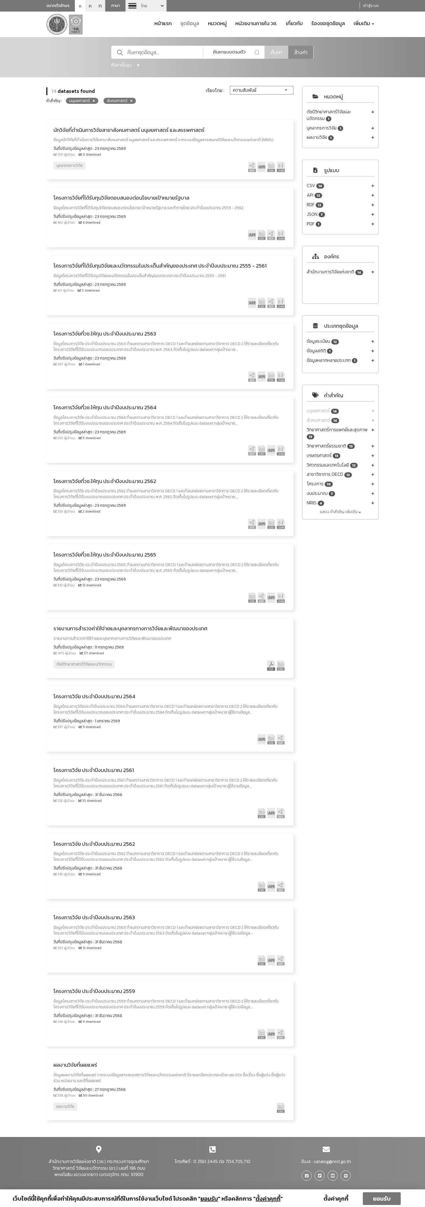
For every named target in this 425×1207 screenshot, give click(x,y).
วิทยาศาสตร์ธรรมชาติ (330, 446)
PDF (313, 223)
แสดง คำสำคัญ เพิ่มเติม (339, 512)
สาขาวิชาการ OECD (328, 474)
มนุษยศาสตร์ (322, 410)
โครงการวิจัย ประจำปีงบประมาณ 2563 (94, 917)
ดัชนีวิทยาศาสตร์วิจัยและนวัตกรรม (329, 115)
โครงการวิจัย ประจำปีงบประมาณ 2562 (94, 844)
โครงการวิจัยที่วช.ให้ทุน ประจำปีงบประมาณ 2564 (104, 407)
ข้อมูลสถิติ (318, 350)
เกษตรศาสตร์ (322, 455)
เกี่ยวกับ (294, 22)
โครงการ (319, 483)
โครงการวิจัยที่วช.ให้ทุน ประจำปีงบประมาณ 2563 (104, 334)
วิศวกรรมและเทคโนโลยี (331, 465)
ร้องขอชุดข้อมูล (328, 22)
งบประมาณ (320, 493)
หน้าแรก (163, 22)
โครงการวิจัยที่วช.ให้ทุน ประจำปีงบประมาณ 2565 (104, 555)
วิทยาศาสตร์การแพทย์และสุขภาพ (337, 432)
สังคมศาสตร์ (322, 420)
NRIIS (314, 503)
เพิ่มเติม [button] (362, 22)
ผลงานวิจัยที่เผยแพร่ (75, 1065)
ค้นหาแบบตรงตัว (229, 51)
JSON (315, 214)
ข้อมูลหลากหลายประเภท (331, 360)
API (313, 195)
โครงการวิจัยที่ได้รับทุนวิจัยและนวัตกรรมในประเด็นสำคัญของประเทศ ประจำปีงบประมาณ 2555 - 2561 (160, 266)
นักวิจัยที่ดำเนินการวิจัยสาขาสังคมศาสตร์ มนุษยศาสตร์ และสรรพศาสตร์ (128, 130)
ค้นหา (276, 52)
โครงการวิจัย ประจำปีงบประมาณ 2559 (94, 991)
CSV (314, 185)
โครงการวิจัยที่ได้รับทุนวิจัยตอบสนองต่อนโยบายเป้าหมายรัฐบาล (121, 198)
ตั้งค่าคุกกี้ (336, 1198)
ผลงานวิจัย (319, 137)
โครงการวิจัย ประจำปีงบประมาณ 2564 (94, 696)
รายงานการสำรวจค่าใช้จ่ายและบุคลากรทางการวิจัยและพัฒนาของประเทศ (130, 628)
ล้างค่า (300, 52)
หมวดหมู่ (217, 22)
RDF (314, 204)
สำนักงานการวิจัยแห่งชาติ (334, 271)
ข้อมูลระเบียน (322, 341)
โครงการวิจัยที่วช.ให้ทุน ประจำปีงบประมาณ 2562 (104, 481)
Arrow (146, 6)
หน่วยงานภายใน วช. (256, 22)
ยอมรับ (382, 1198)
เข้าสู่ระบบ (371, 6)
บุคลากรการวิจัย (324, 128)
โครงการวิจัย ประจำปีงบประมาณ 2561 (93, 770)
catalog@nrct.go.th (332, 1161)
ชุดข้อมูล (189, 22)
